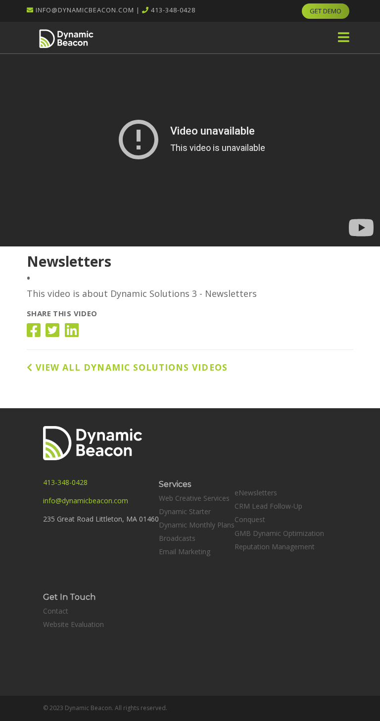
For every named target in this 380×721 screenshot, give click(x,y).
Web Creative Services (194, 498)
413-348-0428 (173, 9)
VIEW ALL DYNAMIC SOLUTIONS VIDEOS (130, 367)
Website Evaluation (73, 624)
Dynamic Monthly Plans (197, 524)
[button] (343, 37)
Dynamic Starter (185, 511)
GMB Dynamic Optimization (279, 533)
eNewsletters (256, 492)
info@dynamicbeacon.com (85, 9)
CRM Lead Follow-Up (268, 506)
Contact (55, 611)
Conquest (250, 519)
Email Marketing (184, 551)
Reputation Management (275, 546)
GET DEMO (325, 10)
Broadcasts (177, 538)
